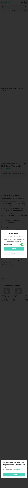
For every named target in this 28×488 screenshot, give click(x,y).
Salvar (14, 248)
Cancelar (14, 253)
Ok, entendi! (14, 474)
